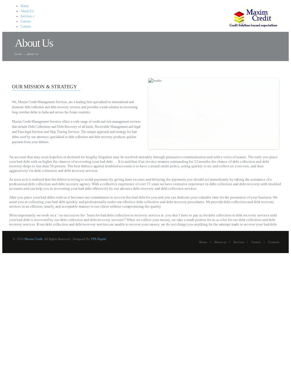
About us (220, 242)
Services (27, 16)
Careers (25, 21)
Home (24, 6)
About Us (27, 11)
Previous (142, 113)
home (18, 54)
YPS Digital (98, 239)
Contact (25, 26)
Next (285, 113)
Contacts (273, 242)
